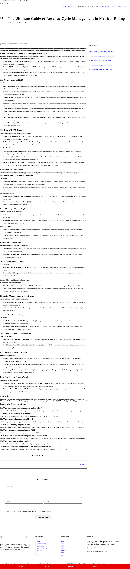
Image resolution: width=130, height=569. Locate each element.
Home (65, 6)
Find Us (94, 567)
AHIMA (63, 550)
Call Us (46, 567)
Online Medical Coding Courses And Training (100, 69)
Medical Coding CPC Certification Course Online (101, 51)
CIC (62, 548)
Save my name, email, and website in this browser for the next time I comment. (29, 511)
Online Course (72, 6)
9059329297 (125, 563)
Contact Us (126, 6)
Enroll (70, 567)
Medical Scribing (104, 6)
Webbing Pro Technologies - (107, 563)
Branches (113, 6)
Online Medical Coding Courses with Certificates (101, 56)
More (38, 553)
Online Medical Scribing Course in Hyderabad (100, 65)
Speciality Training (42, 548)
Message (22, 567)
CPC (62, 543)
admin (12, 22)
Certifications (40, 546)
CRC (62, 553)
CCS (62, 555)
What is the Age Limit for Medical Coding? (100, 60)
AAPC (63, 541)
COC (62, 546)
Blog (19, 22)
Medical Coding (41, 543)
